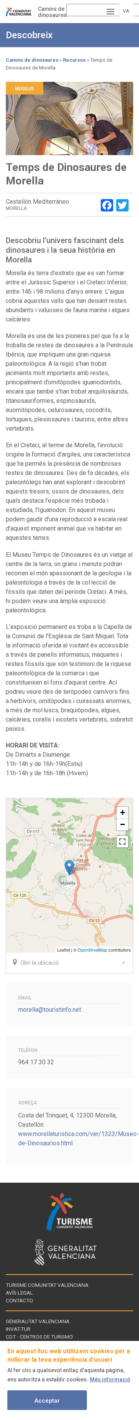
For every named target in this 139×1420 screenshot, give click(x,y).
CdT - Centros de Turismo (39, 1337)
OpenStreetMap (92, 950)
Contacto (19, 1300)
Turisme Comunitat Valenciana (47, 1285)
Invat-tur (18, 1329)
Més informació (110, 1379)
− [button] (122, 824)
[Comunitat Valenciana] (20, 11)
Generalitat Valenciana (38, 1321)
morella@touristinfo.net (49, 1009)
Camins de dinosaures (52, 12)
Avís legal (19, 1293)
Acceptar (47, 1400)
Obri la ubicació (39, 962)
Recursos (74, 60)
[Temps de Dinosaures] (69, 868)
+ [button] (122, 812)
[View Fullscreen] (122, 841)
